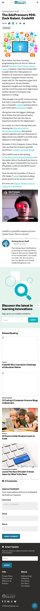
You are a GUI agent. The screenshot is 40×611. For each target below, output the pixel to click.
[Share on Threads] (17, 23)
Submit (33, 320)
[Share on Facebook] (9, 23)
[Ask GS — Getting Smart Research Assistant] (35, 606)
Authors (5, 583)
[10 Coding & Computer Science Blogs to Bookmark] (20, 384)
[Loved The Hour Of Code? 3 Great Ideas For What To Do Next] (20, 455)
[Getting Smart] (20, 2)
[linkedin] (8, 601)
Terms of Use (7, 578)
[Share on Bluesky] (20, 23)
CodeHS (19, 104)
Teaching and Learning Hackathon (19, 157)
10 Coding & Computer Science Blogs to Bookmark (20, 401)
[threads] (12, 601)
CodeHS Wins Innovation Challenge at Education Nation (19, 365)
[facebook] (2, 601)
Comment (6, 500)
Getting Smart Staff (10, 11)
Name (4, 524)
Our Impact (25, 586)
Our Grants (25, 581)
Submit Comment (11, 536)
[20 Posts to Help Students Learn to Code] (20, 420)
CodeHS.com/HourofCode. (23, 149)
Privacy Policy (7, 576)
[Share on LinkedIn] (13, 23)
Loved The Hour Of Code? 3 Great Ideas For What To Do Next (18, 472)
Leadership (6, 28)
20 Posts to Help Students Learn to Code (18, 437)
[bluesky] (15, 601)
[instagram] (5, 601)
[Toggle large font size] (38, 305)
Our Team (25, 583)
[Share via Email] (24, 23)
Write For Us (6, 581)
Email (4, 514)
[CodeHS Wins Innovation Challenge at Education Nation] (20, 348)
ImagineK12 (21, 107)
